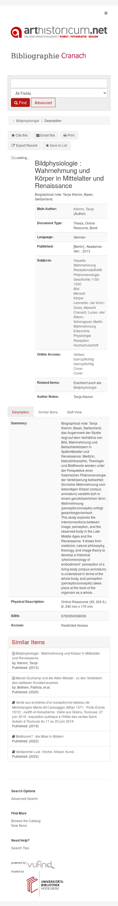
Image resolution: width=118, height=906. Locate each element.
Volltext (79, 354)
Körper (79, 298)
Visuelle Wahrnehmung (85, 262)
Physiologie (82, 335)
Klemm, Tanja (84, 208)
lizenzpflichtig (84, 359)
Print (71, 135)
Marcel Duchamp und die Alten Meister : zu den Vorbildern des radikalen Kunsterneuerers (57, 680)
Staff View (74, 412)
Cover (78, 368)
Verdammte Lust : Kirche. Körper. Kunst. (45, 751)
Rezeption (81, 340)
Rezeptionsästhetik (88, 269)
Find (22, 102)
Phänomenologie (86, 274)
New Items (19, 825)
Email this (47, 135)
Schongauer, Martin (88, 321)
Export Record (26, 145)
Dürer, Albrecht (85, 307)
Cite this (22, 135)
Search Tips (20, 847)
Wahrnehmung (85, 326)
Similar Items (48, 412)
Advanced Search (24, 798)
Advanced (43, 102)
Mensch (79, 293)
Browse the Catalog (26, 820)
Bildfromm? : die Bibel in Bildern (40, 736)
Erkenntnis (81, 330)
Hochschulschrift (86, 345)
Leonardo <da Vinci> (89, 302)
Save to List (58, 145)
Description (20, 412)
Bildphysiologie (27, 120)
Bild (76, 288)
